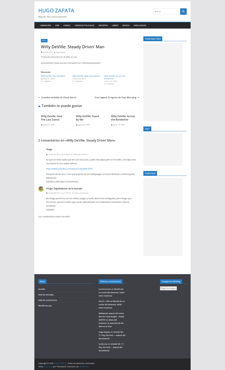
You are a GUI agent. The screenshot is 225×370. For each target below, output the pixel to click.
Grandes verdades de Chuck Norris (58, 97)
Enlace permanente (80, 154)
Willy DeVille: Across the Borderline (123, 117)
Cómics (66, 25)
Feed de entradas (46, 294)
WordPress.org (44, 305)
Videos (44, 41)
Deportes (103, 25)
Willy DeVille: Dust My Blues (53, 76)
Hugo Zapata (60, 52)
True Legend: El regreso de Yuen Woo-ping (115, 97)
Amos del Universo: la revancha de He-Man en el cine (111, 323)
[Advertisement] (162, 82)
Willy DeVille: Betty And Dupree (86, 76)
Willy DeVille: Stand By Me (87, 117)
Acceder (41, 289)
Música (126, 25)
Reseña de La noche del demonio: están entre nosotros (111, 292)
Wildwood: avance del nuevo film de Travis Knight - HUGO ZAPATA (111, 316)
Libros (115, 25)
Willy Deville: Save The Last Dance (51, 117)
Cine (57, 25)
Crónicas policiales (84, 25)
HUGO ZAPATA (56, 10)
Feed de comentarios (47, 300)
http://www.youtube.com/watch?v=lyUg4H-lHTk (69, 168)
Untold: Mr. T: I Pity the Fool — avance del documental (112, 335)
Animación (45, 25)
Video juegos (140, 25)
